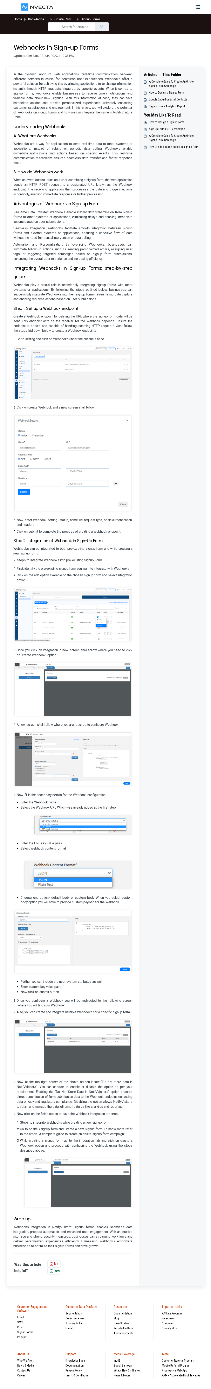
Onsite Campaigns (67, 19)
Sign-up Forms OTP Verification (167, 129)
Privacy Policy (74, 1370)
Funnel (69, 1328)
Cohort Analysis (75, 1318)
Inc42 (117, 1360)
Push (20, 1327)
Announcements (123, 1333)
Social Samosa (123, 1365)
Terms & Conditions (77, 1375)
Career (21, 1375)
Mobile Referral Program (176, 1365)
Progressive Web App (174, 1370)
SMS (20, 1322)
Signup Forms (91, 19)
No (56, 1264)
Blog (116, 1318)
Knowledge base (40, 19)
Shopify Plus (169, 1328)
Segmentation (74, 1313)
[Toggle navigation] (198, 7)
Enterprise (168, 1318)
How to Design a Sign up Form (166, 92)
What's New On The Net (127, 1370)
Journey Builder (74, 1323)
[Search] (102, 26)
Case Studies (121, 1323)
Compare (167, 1323)
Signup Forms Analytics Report (167, 106)
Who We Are (24, 1360)
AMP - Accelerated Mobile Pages (181, 1375)
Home (18, 19)
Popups (21, 1337)
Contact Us (23, 1370)
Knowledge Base (123, 1328)
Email (20, 1317)
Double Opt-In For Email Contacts (168, 99)
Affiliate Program (172, 1313)
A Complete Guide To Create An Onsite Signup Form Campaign (171, 84)
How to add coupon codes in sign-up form (173, 146)
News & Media (25, 1365)
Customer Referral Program (178, 1360)
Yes (57, 1271)
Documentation (123, 1313)
